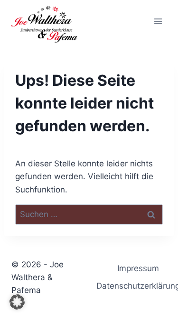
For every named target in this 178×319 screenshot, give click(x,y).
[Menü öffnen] (158, 21)
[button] (17, 302)
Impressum (138, 268)
